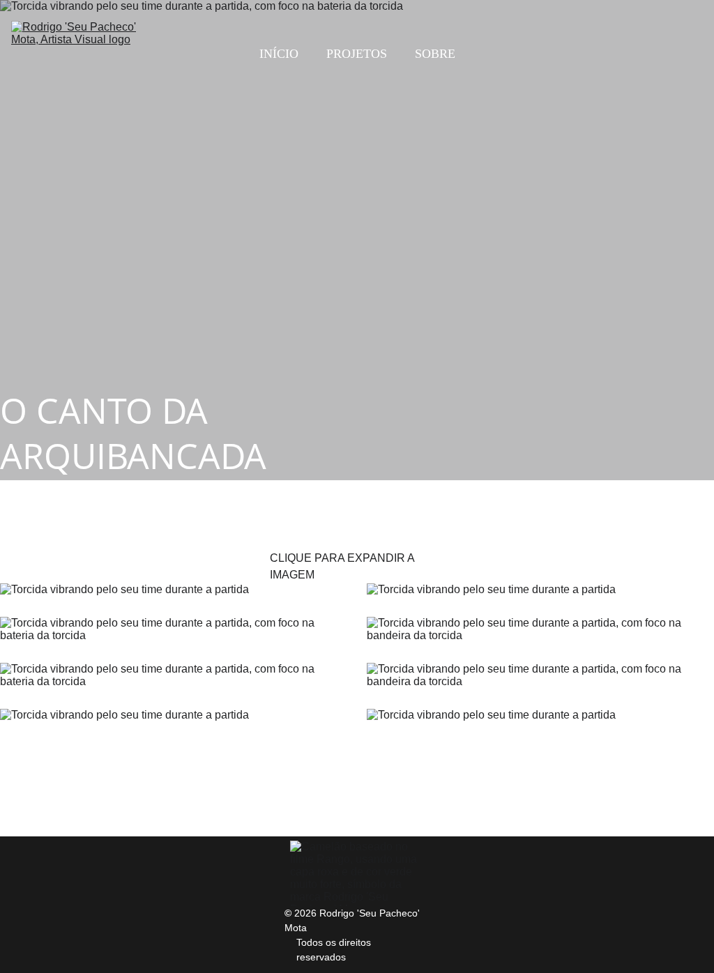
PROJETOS (356, 54)
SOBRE (435, 54)
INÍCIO (278, 54)
